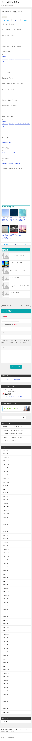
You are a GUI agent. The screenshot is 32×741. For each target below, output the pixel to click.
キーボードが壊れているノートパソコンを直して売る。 (19, 286)
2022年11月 (6, 460)
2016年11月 (6, 673)
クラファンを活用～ (22, 234)
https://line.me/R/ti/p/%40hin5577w (12, 163)
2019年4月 (5, 577)
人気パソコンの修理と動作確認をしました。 (5, 220)
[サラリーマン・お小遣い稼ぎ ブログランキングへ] (6, 394)
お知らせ (4, 17)
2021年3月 (5, 496)
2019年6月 (5, 570)
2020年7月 (5, 524)
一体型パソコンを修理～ (9, 437)
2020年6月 (5, 528)
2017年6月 (5, 648)
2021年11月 (6, 478)
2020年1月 (5, 545)
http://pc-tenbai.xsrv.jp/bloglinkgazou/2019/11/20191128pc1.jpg (16, 59)
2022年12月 (6, 457)
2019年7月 (5, 567)
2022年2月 (5, 475)
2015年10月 (6, 712)
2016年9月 (5, 680)
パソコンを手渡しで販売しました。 (13, 219)
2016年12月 (6, 669)
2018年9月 (5, 598)
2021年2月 (5, 499)
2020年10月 (6, 514)
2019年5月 (5, 574)
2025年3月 (5, 450)
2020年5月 (5, 531)
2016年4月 (5, 698)
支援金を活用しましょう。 (9, 426)
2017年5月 (5, 652)
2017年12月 (6, 627)
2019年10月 (6, 556)
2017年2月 (5, 662)
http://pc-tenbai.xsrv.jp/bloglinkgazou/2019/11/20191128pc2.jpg (16, 124)
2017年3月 (5, 659)
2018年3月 (5, 616)
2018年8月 (5, 602)
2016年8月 (5, 683)
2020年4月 (5, 535)
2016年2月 (5, 705)
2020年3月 (5, 538)
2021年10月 (6, 482)
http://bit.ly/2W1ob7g (7, 142)
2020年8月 (5, 521)
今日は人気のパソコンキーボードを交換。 (13, 236)
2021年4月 (5, 492)
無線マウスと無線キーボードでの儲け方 (18, 270)
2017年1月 (5, 666)
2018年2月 (5, 620)
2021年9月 (5, 485)
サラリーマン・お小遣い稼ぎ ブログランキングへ (12, 396)
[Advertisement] (16, 189)
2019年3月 (5, 581)
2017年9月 (5, 637)
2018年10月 (6, 595)
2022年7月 (5, 468)
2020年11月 (6, 510)
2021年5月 (5, 489)
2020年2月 (5, 542)
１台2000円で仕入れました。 (16, 292)
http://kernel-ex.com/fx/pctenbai (11, 152)
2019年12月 (6, 549)
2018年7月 (5, 606)
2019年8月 (5, 563)
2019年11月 (6, 553)
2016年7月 (5, 687)
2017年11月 (6, 630)
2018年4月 (5, 613)
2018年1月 (5, 623)
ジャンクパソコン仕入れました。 (24, 305)
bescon (18, 440)
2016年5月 (5, 694)
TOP (10, 729)
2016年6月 (5, 691)
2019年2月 (5, 584)
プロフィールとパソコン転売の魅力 (11, 379)
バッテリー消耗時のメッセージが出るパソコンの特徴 (5, 236)
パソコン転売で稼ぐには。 (9, 430)
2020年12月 (6, 506)
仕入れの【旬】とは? (7, 305)
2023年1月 (5, 453)
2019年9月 (5, 560)
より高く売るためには (14, 277)
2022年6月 (5, 471)
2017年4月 (5, 655)
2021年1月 (5, 503)
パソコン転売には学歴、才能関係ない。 (22, 219)
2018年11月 (6, 591)
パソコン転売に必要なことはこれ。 (17, 255)
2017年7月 (5, 645)
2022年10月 (6, 464)
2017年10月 (6, 634)
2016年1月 (5, 708)
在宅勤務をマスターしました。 (16, 262)
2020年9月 (5, 517)
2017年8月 (5, 641)
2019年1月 (5, 588)
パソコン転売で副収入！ (11, 2)
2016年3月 (5, 701)
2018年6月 (5, 609)
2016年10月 (6, 676)
